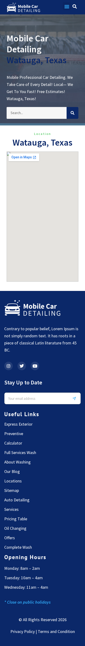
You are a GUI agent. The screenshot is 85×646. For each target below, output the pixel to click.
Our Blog (12, 471)
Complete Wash (18, 547)
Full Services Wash (20, 452)
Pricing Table (15, 519)
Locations (13, 481)
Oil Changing (15, 528)
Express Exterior (18, 424)
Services (11, 509)
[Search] (72, 113)
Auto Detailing (17, 500)
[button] (67, 6)
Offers (9, 537)
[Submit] (76, 398)
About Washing (17, 462)
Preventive (13, 433)
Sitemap (11, 490)
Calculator (13, 443)
